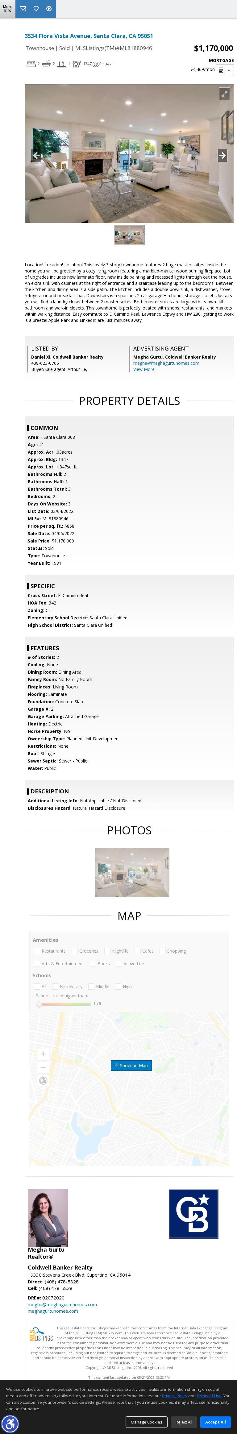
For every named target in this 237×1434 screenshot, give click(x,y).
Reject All (184, 1422)
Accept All (215, 1422)
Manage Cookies (146, 1422)
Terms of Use (209, 1396)
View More (144, 369)
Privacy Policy (174, 1396)
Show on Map (133, 1065)
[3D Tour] (50, 9)
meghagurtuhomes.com (53, 1311)
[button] (10, 1423)
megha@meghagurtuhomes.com (166, 363)
